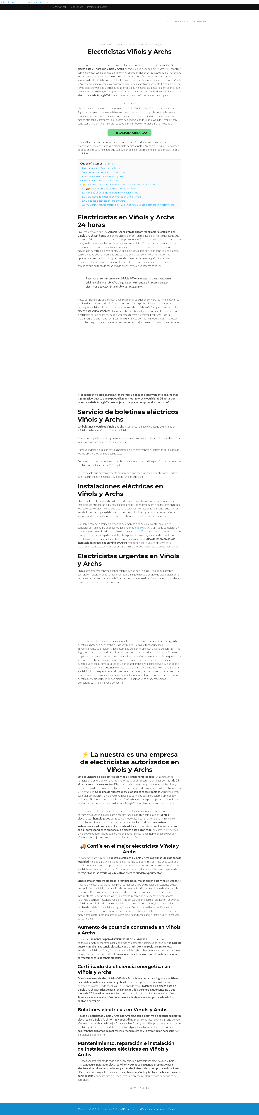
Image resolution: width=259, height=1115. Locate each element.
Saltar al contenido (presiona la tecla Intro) (24, 2)
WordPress (174, 1109)
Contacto (200, 21)
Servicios (180, 21)
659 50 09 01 (59, 6)
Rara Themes (148, 1109)
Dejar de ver (110, 163)
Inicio (166, 21)
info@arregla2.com (97, 6)
